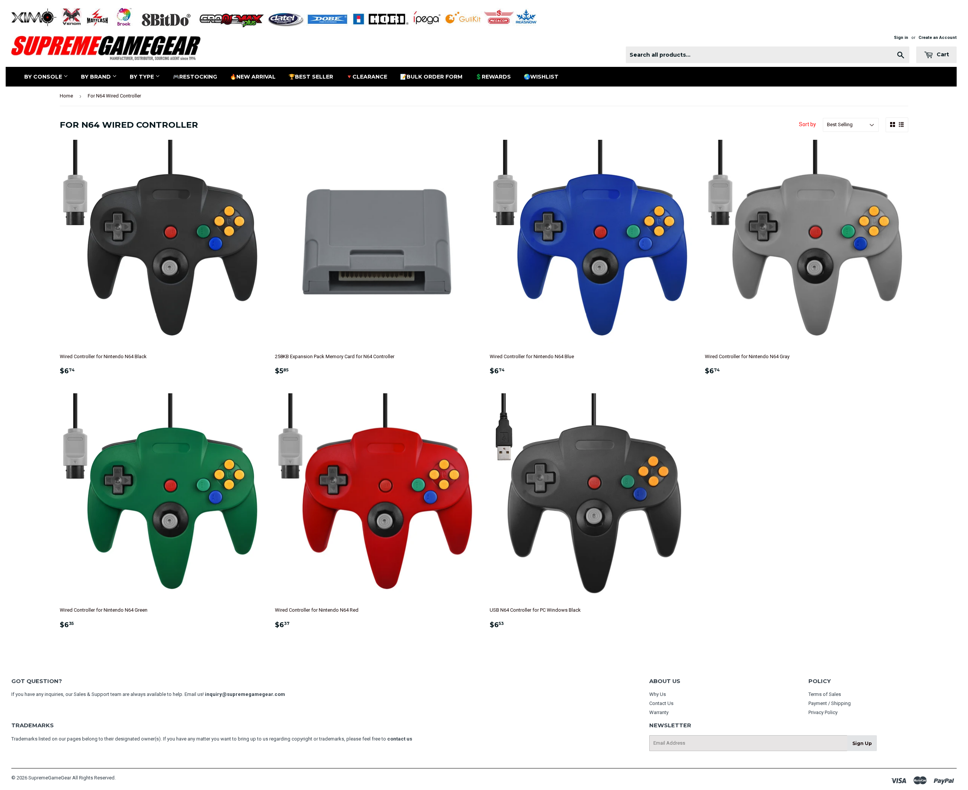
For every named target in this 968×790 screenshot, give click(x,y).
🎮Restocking (195, 76)
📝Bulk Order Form (431, 76)
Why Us (657, 694)
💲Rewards (493, 76)
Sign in (901, 37)
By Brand (96, 76)
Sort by (807, 124)
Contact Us (661, 703)
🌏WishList (541, 76)
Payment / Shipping (829, 703)
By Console (44, 76)
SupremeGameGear (49, 778)
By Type (142, 76)
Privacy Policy (823, 712)
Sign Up (862, 743)
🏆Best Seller (311, 76)
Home (66, 96)
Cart (942, 54)
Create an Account (937, 37)
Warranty (659, 712)
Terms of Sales (824, 694)
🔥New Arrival (253, 76)
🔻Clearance (366, 76)
